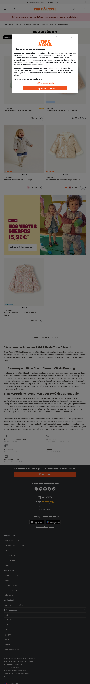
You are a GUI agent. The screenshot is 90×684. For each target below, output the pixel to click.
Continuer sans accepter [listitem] (65, 37)
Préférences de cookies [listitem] (46, 83)
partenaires (23, 62)
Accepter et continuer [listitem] (45, 88)
